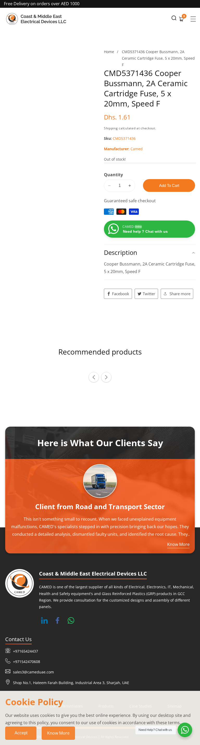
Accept (21, 733)
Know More (58, 733)
